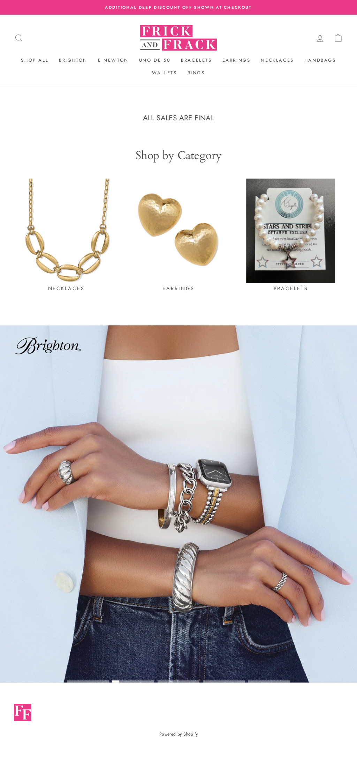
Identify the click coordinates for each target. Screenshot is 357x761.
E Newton (113, 60)
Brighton (73, 60)
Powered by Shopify (178, 734)
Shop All (34, 60)
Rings (196, 72)
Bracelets (196, 60)
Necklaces (277, 60)
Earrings (236, 60)
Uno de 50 (154, 60)
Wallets (164, 72)
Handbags (320, 60)
